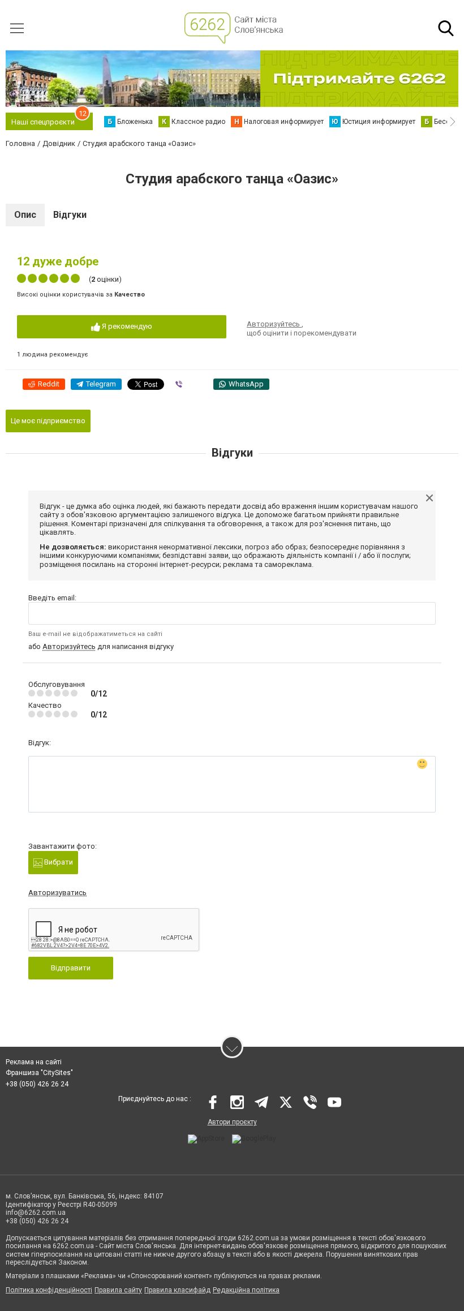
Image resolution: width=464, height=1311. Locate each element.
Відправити (71, 968)
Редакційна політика (246, 1290)
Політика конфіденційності (49, 1290)
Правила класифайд (177, 1290)
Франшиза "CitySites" (39, 1073)
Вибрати (57, 862)
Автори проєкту (232, 1122)
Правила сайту (118, 1290)
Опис (25, 214)
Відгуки (70, 214)
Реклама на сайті (34, 1062)
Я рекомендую (126, 326)
